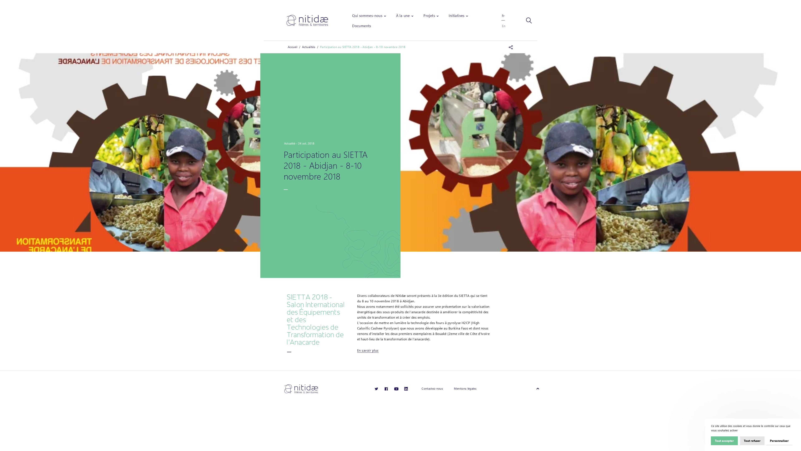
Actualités (308, 47)
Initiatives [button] (457, 15)
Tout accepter (724, 440)
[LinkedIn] (406, 388)
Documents (361, 25)
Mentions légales (465, 388)
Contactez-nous (432, 388)
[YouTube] (396, 388)
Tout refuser (752, 440)
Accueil (292, 47)
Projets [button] (429, 15)
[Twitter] (376, 388)
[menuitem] (369, 15)
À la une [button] (403, 15)
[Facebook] (386, 388)
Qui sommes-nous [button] (367, 15)
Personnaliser (779, 440)
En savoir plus (368, 350)
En (503, 26)
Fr (503, 16)
